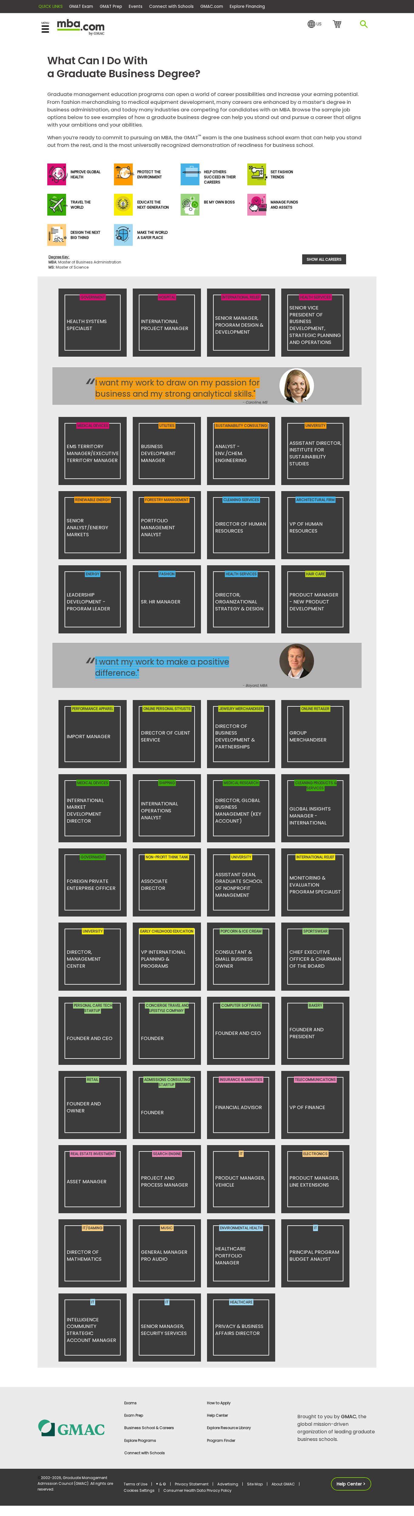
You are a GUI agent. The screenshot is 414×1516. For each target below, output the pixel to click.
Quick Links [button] (50, 6)
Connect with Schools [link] (144, 1452)
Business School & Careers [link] (149, 1427)
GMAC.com (211, 6)
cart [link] (338, 24)
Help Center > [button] (351, 1484)
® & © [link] (161, 1484)
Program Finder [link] (221, 1440)
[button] (315, 24)
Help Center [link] (217, 1415)
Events (135, 6)
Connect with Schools (171, 6)
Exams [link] (130, 1402)
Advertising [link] (227, 1484)
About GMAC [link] (283, 1484)
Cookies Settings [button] (139, 1490)
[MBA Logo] (80, 26)
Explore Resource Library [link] (229, 1427)
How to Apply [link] (219, 1402)
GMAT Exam (81, 6)
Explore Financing (247, 6)
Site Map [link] (255, 1484)
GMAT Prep (111, 6)
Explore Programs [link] (140, 1440)
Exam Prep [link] (133, 1415)
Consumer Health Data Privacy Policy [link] (197, 1490)
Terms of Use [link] (135, 1484)
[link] (77, 1427)
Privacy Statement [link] (192, 1484)
